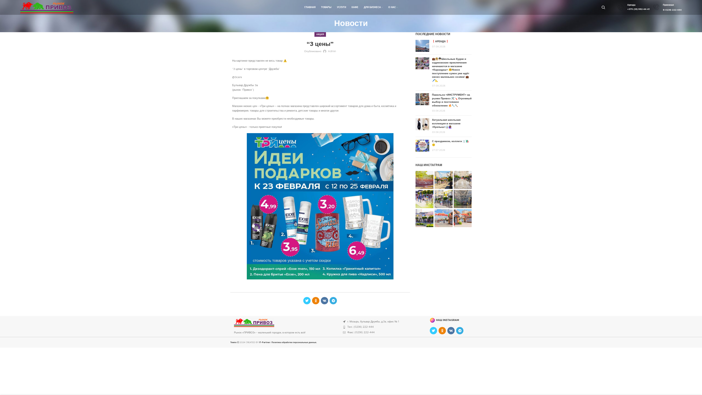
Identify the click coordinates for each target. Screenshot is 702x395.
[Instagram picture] (425, 180)
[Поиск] (603, 7)
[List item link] (382, 327)
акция (320, 34)
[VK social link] (324, 300)
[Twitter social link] (307, 300)
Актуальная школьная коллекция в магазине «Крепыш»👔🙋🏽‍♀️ (446, 123)
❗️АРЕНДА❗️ (440, 41)
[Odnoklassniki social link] (315, 300)
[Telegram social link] (333, 300)
